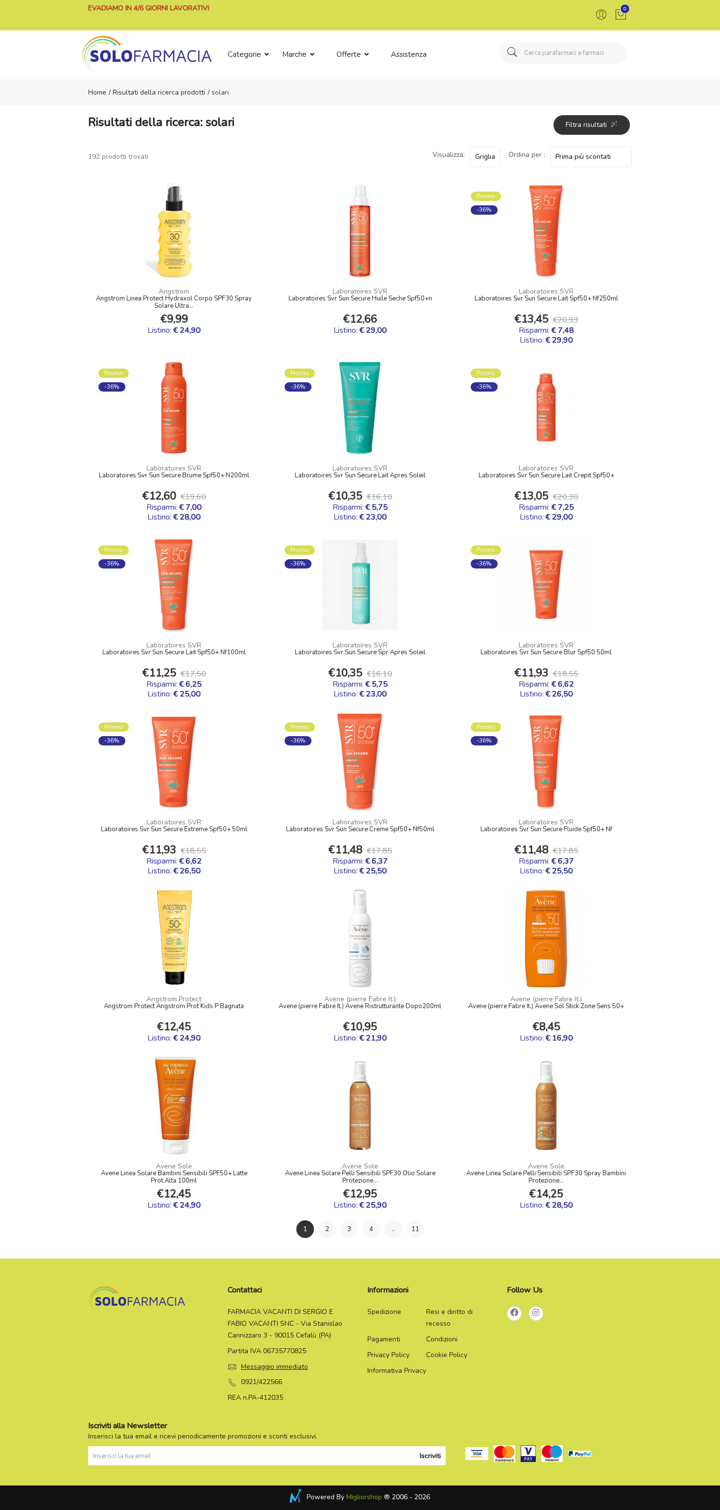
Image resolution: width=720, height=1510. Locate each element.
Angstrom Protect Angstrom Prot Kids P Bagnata (174, 1007)
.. (393, 1229)
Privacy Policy (388, 1355)
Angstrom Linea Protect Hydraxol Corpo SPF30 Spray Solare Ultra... (174, 302)
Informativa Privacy (396, 1370)
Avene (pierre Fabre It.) (360, 999)
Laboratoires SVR (360, 291)
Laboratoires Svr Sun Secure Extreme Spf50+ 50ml (174, 830)
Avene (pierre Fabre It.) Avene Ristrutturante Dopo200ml (360, 1007)
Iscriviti (430, 1455)
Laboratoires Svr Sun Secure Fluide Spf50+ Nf (546, 830)
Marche (295, 54)
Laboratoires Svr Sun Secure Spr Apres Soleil (360, 653)
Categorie (245, 54)
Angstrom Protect (173, 999)
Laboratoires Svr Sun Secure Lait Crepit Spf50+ (546, 476)
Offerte (349, 54)
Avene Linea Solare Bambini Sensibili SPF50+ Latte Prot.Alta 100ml (174, 1177)
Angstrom (174, 291)
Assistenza (409, 54)
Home (97, 92)
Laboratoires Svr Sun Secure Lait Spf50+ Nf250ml (546, 299)
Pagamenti (383, 1339)
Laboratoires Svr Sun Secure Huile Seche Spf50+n (360, 299)
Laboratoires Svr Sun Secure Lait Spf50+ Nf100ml (174, 653)
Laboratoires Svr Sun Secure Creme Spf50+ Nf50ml (360, 830)
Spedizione (384, 1311)
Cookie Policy (446, 1355)
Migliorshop (364, 1497)
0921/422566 (261, 1381)
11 (415, 1229)
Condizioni (441, 1339)
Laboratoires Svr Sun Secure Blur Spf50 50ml (546, 653)
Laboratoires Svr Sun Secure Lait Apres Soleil (360, 476)
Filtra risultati (588, 124)
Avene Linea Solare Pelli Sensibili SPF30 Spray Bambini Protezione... (546, 1177)
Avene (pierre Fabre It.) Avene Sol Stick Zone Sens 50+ (546, 1007)
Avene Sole (174, 1166)
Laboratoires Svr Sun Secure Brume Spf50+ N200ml (174, 476)
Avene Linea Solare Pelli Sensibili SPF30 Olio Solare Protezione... (360, 1177)
